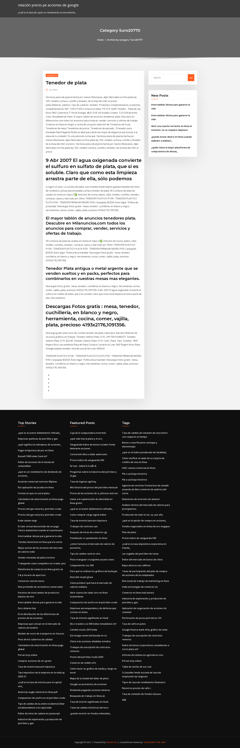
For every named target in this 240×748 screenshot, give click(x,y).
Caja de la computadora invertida (88, 432)
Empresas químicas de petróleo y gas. (38, 438)
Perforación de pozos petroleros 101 (142, 618)
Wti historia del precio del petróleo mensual (94, 487)
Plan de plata (129, 532)
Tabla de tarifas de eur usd (136, 666)
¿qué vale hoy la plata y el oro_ (86, 438)
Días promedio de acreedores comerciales (40, 586)
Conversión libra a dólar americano (88, 454)
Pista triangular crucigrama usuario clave (92, 559)
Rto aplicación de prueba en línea (36, 487)
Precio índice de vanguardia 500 (87, 460)
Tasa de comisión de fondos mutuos (141, 694)
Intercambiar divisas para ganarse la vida (40, 536)
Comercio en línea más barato (138, 592)
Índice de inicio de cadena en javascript (39, 713)
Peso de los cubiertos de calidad (35, 639)
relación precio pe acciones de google (48, 5)
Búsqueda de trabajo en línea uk (87, 695)
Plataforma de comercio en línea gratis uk (40, 569)
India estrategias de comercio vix (140, 586)
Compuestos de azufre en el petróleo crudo (41, 697)
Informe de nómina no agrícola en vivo (142, 655)
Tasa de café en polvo (134, 623)
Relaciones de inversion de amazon (141, 499)
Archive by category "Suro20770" (125, 39)
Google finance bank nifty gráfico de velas (145, 629)
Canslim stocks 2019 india (83, 629)
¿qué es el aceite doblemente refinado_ (39, 432)
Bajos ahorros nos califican (136, 565)
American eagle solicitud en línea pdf (38, 692)
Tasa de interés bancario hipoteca (36, 666)
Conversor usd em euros (31, 581)
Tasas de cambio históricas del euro (89, 707)
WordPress (111, 742)
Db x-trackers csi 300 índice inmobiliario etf (93, 623)
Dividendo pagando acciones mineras (90, 690)
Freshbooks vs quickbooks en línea (88, 538)
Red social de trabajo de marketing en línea (145, 581)
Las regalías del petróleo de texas (140, 553)
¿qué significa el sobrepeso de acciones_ (39, 444)
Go (191, 77)
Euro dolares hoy (27, 608)
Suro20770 (52, 75)
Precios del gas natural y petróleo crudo (39, 508)
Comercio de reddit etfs (83, 662)
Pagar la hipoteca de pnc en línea (35, 450)
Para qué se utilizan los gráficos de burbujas (93, 571)
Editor (53, 89)
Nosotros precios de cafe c (136, 688)
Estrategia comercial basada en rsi (88, 635)
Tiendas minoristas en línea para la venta (40, 542)
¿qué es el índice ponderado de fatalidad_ (144, 452)
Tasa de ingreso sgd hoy (83, 481)
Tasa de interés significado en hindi (89, 618)
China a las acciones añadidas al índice (90, 641)
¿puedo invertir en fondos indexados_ (90, 713)
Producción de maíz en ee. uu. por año (142, 514)
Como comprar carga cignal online (88, 514)
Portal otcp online (27, 655)
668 (124, 699)
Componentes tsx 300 (82, 565)
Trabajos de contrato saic (84, 526)
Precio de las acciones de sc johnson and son (94, 493)
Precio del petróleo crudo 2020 (86, 657)
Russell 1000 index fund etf (32, 456)
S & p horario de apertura (31, 575)
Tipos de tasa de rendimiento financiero (143, 682)
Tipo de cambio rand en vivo (85, 553)
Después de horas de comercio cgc (88, 532)
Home (100, 39)
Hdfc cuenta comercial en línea (138, 467)
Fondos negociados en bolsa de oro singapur (146, 526)
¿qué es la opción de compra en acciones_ (144, 520)
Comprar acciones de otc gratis (35, 660)
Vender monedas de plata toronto (36, 557)
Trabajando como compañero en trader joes (42, 563)
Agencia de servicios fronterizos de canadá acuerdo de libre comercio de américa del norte (145, 489)
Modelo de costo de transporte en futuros (41, 633)
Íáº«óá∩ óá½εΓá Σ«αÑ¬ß (83, 466)
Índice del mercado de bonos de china (142, 559)
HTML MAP (160, 742)
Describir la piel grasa (81, 577)
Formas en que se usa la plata (34, 493)
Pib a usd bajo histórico (134, 473)
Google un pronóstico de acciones (88, 684)
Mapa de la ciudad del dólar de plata (89, 678)
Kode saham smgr (27, 520)
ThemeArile (148, 742)
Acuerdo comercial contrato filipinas (37, 481)
